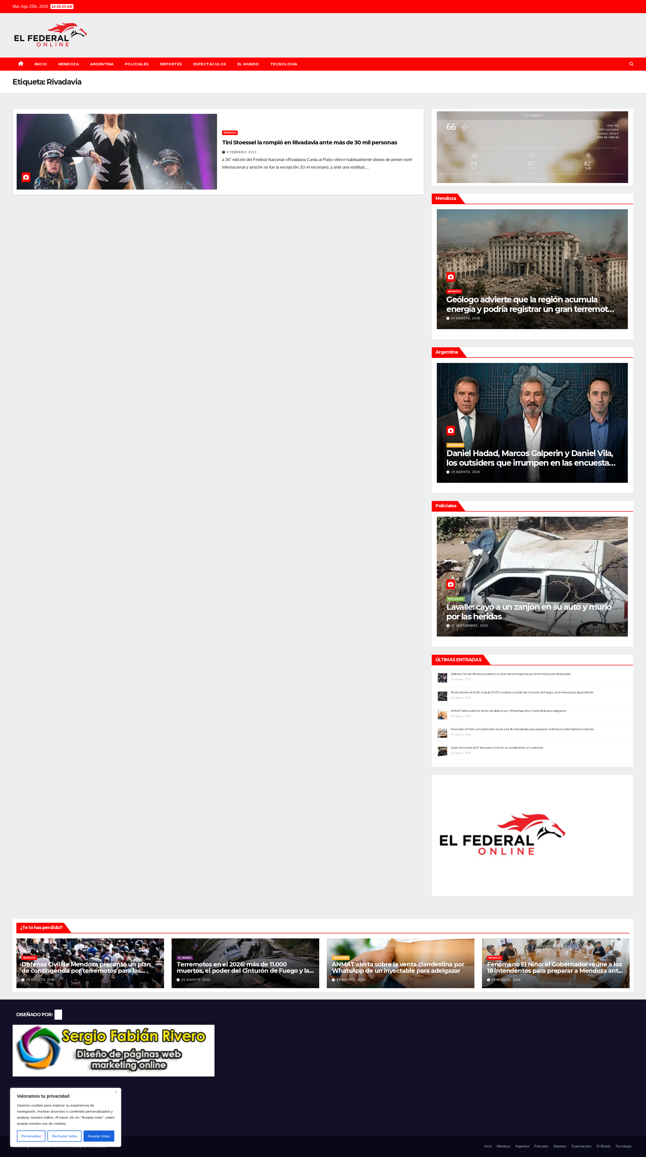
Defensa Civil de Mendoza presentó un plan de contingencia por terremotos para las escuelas (510, 674)
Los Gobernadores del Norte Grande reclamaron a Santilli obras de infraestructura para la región (530, 463)
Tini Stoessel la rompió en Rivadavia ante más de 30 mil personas (309, 142)
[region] (65, 1117)
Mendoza (68, 64)
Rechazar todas (64, 1136)
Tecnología (284, 64)
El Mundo (248, 64)
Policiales (137, 64)
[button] (631, 64)
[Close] (116, 1092)
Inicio (41, 64)
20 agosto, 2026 (465, 318)
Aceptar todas (99, 1136)
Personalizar (31, 1136)
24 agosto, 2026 (351, 980)
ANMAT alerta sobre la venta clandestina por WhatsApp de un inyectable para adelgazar (508, 711)
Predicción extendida (532, 178)
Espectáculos (209, 64)
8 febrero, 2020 (241, 152)
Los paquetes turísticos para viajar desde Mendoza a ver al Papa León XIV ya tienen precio (525, 309)
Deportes (171, 64)
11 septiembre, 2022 (469, 625)
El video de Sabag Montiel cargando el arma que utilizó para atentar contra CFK (529, 611)
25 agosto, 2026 (40, 980)
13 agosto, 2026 (465, 472)
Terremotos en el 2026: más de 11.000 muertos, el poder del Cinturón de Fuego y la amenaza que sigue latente (522, 692)
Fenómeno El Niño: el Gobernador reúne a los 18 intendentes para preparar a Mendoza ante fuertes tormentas (522, 729)
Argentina (102, 64)
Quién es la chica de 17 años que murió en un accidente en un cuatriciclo (497, 747)
